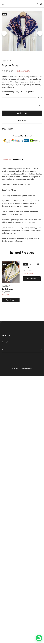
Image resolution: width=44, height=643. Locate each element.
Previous (4, 33)
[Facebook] (3, 342)
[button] (11, 300)
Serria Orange (7, 289)
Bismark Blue (28, 268)
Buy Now (22, 120)
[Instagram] (7, 342)
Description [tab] (6, 159)
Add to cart (22, 113)
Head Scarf (6, 60)
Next (39, 33)
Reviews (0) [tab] (18, 159)
